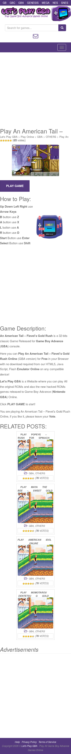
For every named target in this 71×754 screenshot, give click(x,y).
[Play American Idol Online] (35, 560)
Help (17, 741)
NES (55, 3)
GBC (12, 3)
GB (5, 3)
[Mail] (35, 35)
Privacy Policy (29, 741)
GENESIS (33, 3)
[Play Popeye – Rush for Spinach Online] (35, 454)
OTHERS (51, 137)
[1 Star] (1, 140)
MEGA (46, 3)
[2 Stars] (3, 140)
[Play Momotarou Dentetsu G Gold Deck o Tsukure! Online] (35, 612)
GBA (21, 3)
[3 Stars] (6, 140)
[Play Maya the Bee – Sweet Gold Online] (35, 507)
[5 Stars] (10, 140)
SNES (64, 3)
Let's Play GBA (9, 137)
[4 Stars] (8, 140)
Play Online (27, 137)
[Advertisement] (35, 90)
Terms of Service (47, 741)
